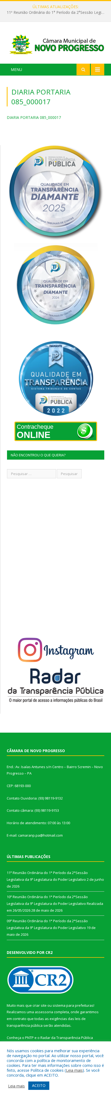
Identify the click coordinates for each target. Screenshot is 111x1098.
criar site (40, 1005)
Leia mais (74, 1070)
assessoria (44, 1011)
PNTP (29, 1037)
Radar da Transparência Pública (66, 1037)
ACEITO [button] (39, 1085)
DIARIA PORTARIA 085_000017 (34, 117)
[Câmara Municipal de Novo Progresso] (55, 44)
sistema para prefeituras (73, 1005)
